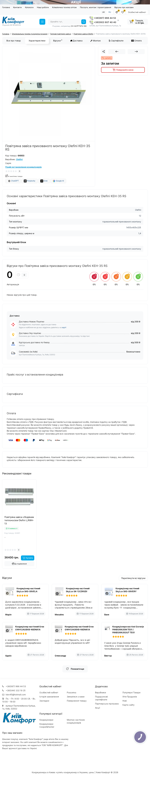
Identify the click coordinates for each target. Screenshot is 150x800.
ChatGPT (15, 181)
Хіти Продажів (129, 696)
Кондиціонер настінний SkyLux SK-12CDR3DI (78, 590)
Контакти (17, 7)
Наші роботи (43, 7)
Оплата (138, 40)
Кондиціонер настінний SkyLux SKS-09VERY (127, 590)
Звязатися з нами (75, 696)
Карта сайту (128, 705)
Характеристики (37, 40)
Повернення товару (77, 700)
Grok (45, 181)
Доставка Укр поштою (30, 333)
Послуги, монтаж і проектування (95, 7)
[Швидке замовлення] (16, 515)
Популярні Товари (131, 692)
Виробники (100, 692)
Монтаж (96, 40)
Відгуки (57, 40)
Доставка (77, 40)
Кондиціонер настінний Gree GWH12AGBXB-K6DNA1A (29, 628)
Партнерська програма (107, 703)
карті (64, 327)
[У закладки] (22, 515)
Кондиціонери (46, 720)
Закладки (44, 700)
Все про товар (13, 40)
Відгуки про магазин (124, 7)
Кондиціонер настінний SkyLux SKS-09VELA (28, 590)
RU (110, 12)
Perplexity (31, 181)
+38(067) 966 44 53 (104, 18)
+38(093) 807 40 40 (104, 22)
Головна (6, 7)
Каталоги (29, 7)
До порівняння (20, 564)
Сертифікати (116, 40)
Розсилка (71, 692)
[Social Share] (103, 51)
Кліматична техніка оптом (64, 7)
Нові (124, 700)
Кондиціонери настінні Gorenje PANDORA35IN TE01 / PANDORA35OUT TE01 (128, 629)
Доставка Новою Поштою (31, 321)
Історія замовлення (49, 696)
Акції (97, 707)
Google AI (60, 181)
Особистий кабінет (137, 12)
